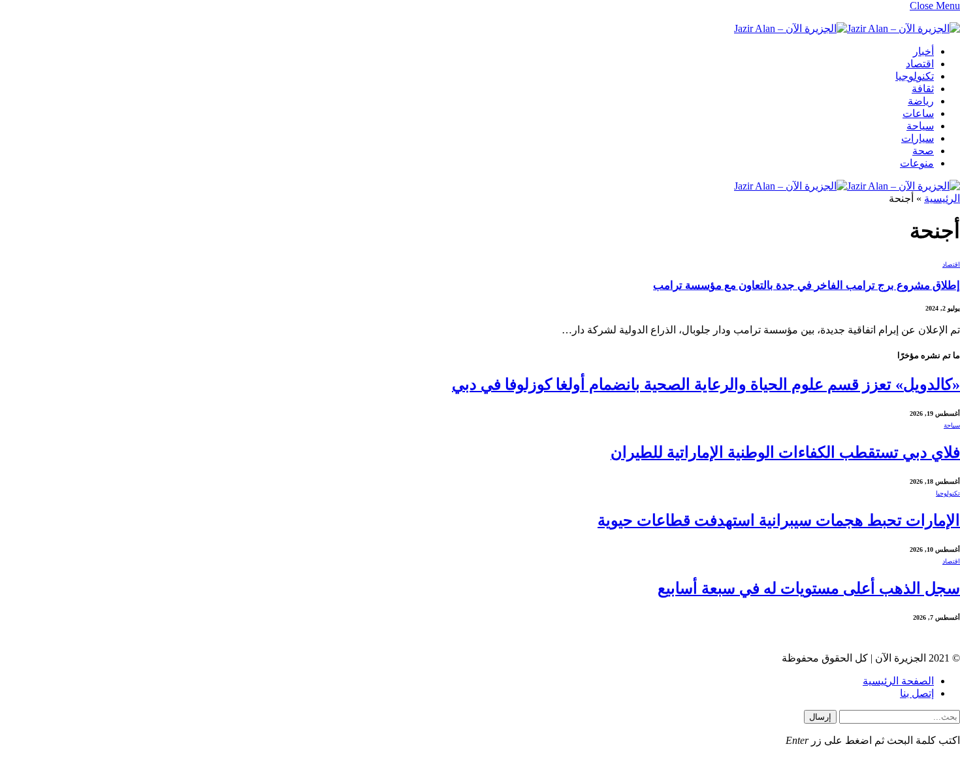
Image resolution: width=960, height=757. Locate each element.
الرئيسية (942, 198)
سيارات (917, 138)
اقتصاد (920, 63)
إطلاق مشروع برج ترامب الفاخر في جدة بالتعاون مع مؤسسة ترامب (806, 285)
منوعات (917, 163)
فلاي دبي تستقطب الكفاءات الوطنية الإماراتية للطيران (785, 452)
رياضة (921, 101)
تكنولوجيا (914, 76)
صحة (923, 150)
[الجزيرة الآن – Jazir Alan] (847, 28)
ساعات (918, 113)
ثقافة (923, 88)
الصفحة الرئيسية (898, 680)
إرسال (820, 717)
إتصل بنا (917, 693)
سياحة (920, 125)
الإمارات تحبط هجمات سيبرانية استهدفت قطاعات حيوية (779, 520)
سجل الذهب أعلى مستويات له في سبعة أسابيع (809, 588)
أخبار (923, 51)
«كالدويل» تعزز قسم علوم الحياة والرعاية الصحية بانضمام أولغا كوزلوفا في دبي (706, 384)
